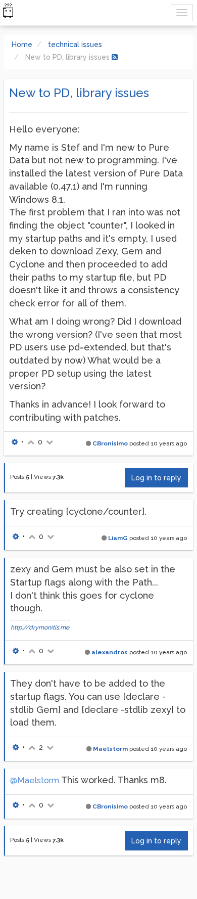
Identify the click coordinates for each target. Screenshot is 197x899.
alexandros (109, 652)
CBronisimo (110, 443)
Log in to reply (156, 478)
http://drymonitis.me (40, 627)
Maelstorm (110, 748)
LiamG (118, 538)
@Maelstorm (34, 780)
